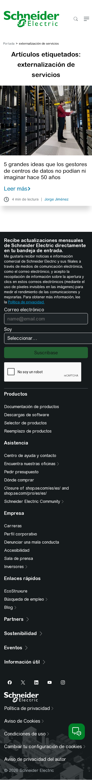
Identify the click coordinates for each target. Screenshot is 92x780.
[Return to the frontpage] (29, 19)
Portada (9, 43)
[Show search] (75, 19)
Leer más (15, 188)
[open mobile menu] (86, 19)
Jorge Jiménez (56, 199)
